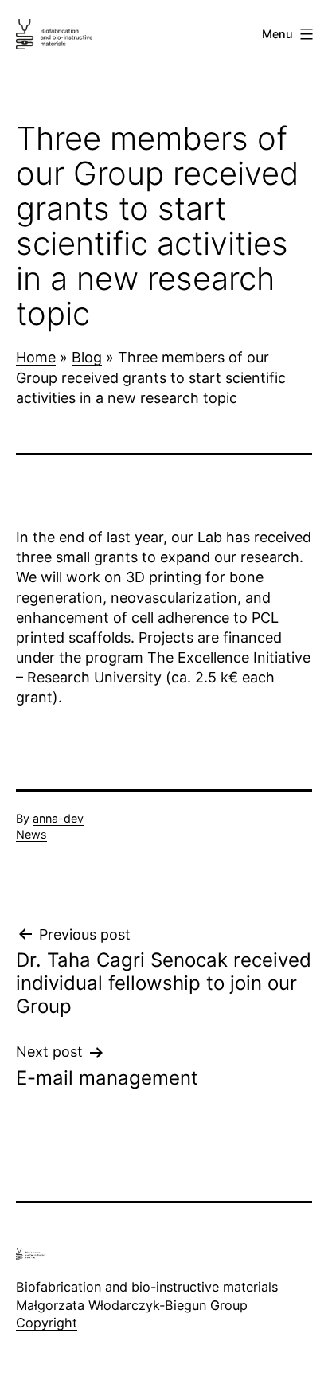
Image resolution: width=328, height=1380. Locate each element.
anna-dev (58, 818)
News (31, 834)
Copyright (46, 1323)
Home (36, 357)
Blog (87, 357)
